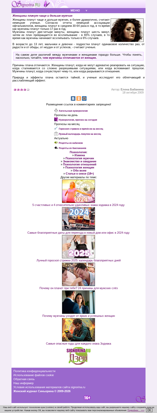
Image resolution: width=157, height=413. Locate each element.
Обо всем (79, 170)
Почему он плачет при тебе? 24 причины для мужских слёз (78, 288)
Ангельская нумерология (73, 111)
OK (149, 410)
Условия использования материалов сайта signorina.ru (49, 387)
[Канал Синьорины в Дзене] (78, 363)
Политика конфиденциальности (34, 371)
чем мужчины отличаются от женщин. (70, 57)
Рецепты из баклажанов (72, 148)
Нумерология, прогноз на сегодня (78, 120)
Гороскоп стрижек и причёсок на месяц (81, 129)
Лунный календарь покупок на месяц (80, 134)
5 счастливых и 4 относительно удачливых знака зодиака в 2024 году (78, 204)
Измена (79, 155)
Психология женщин (79, 167)
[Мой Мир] (84, 98)
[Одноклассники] (78, 98)
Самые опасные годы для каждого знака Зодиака (78, 343)
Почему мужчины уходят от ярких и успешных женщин (78, 315)
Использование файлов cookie (33, 375)
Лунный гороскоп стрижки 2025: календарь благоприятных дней (79, 260)
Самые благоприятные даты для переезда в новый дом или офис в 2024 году (78, 232)
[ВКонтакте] (73, 98)
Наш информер (23, 383)
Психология (78, 152)
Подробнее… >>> (136, 410)
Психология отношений (79, 164)
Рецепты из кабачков (71, 143)
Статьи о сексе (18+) (80, 173)
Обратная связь (24, 379)
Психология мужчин (79, 158)
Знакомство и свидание (79, 161)
